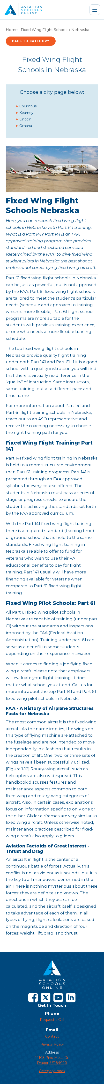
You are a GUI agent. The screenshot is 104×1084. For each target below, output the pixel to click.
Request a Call (52, 1019)
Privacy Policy (52, 1044)
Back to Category (30, 41)
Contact (52, 1036)
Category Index (52, 1071)
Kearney (26, 113)
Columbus (28, 106)
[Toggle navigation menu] (94, 9)
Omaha (25, 126)
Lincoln (25, 119)
